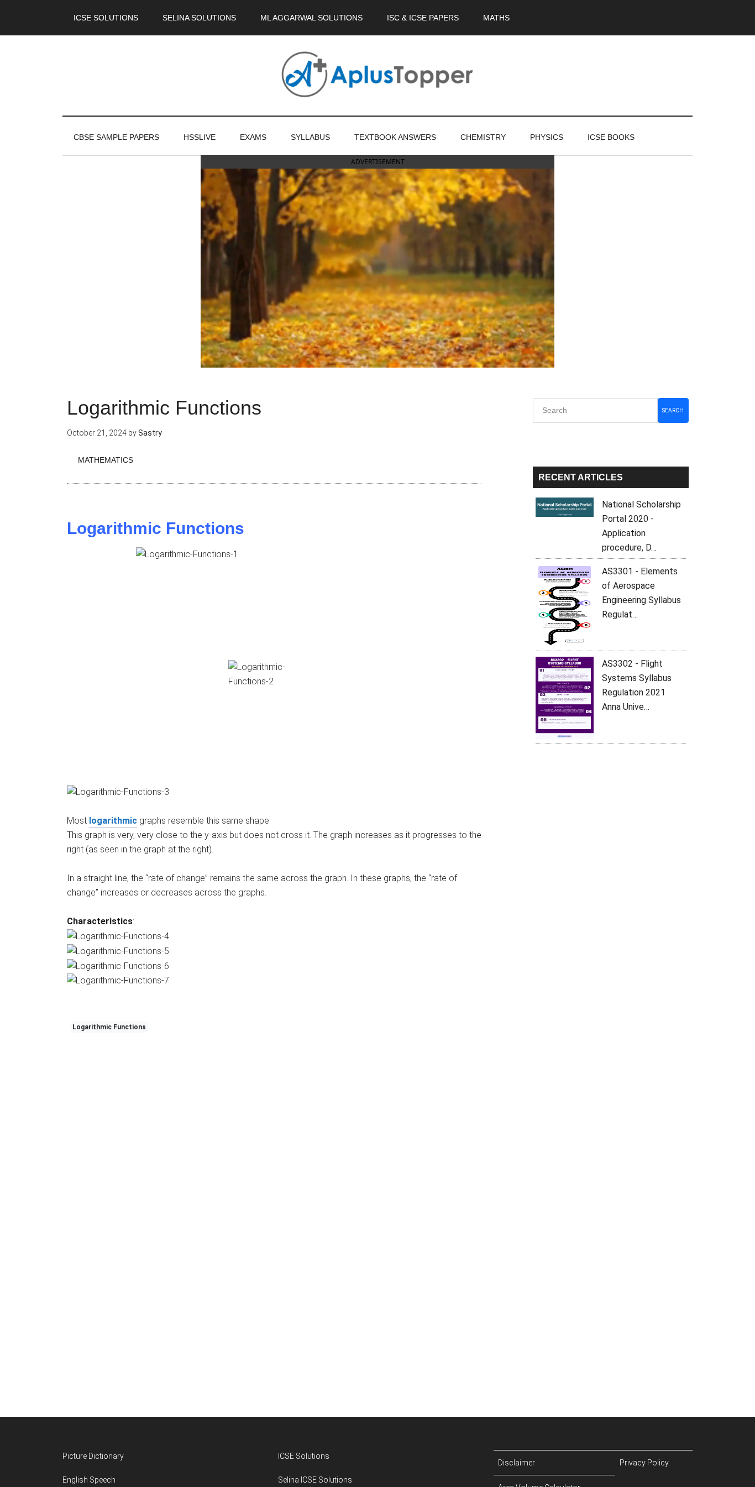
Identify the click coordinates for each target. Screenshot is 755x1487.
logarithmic (113, 820)
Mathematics (105, 459)
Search (673, 410)
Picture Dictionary (93, 1456)
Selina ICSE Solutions (315, 1479)
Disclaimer (516, 1462)
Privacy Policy (644, 1462)
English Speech (89, 1479)
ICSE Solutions (303, 1456)
